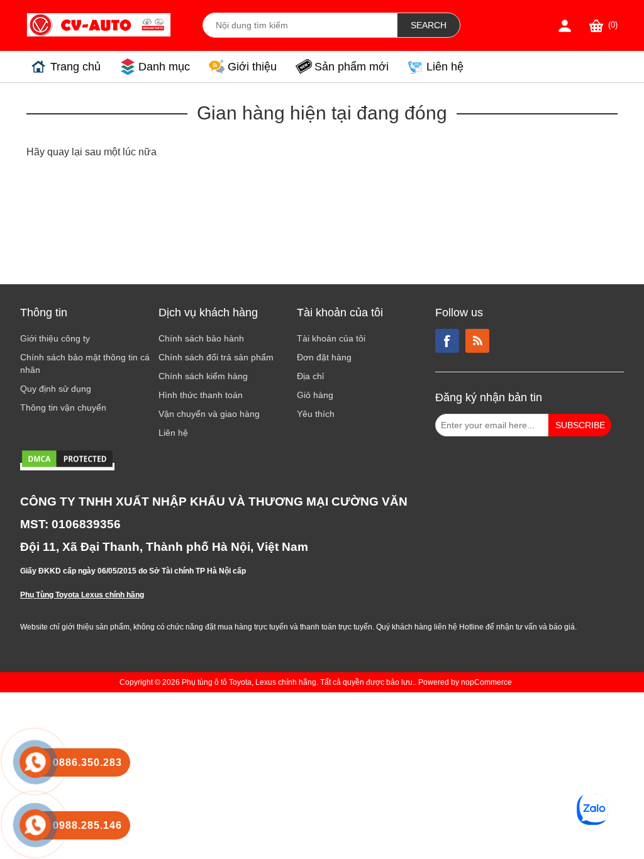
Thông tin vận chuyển (63, 407)
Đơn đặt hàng (324, 357)
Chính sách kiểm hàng (203, 376)
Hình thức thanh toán (200, 395)
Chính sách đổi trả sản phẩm (216, 357)
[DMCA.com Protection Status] (67, 466)
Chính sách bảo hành (201, 338)
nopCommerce (486, 682)
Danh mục (164, 66)
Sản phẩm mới (351, 66)
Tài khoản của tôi (331, 338)
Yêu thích (316, 414)
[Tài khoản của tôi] (564, 25)
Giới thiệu (252, 66)
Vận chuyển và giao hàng (209, 414)
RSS (477, 341)
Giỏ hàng (315, 395)
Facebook (447, 341)
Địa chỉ (310, 376)
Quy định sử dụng (55, 389)
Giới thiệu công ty (55, 338)
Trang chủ (75, 66)
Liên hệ (445, 66)
